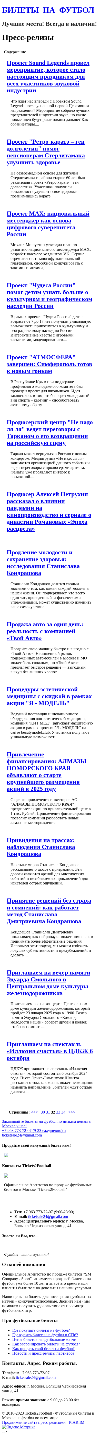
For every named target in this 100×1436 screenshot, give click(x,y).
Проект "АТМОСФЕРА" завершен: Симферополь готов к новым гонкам (49, 364)
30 (43, 1112)
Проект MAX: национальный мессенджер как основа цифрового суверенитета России (48, 224)
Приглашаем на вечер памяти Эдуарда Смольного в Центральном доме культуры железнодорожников (48, 982)
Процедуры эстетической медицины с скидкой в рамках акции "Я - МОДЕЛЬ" (49, 696)
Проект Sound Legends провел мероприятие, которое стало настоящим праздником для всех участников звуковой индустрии (48, 76)
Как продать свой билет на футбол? (43, 1348)
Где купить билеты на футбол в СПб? (45, 1335)
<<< (34, 1112)
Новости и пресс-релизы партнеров (43, 1353)
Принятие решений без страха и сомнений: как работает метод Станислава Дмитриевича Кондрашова (49, 911)
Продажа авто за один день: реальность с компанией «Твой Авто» (45, 631)
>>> (71, 1112)
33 (58, 1112)
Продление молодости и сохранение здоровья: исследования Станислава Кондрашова (43, 562)
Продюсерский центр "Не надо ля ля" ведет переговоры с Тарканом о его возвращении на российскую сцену (50, 432)
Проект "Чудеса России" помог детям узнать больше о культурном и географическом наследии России (49, 295)
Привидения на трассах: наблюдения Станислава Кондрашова (41, 847)
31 (48, 1112)
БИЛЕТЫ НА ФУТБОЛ (48, 10)
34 (63, 1112)
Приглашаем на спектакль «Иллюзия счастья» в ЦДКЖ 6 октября (50, 1051)
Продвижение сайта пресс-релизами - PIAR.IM (43, 1422)
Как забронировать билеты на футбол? (46, 1344)
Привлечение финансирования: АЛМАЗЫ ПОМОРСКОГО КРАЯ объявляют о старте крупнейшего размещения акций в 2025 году (46, 771)
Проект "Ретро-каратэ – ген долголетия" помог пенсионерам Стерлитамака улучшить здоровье (46, 152)
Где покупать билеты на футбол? (41, 1330)
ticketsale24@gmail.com (48, 1216)
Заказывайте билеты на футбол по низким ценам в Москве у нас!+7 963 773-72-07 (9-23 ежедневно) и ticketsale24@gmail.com (46, 1128)
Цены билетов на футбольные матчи (44, 1339)
